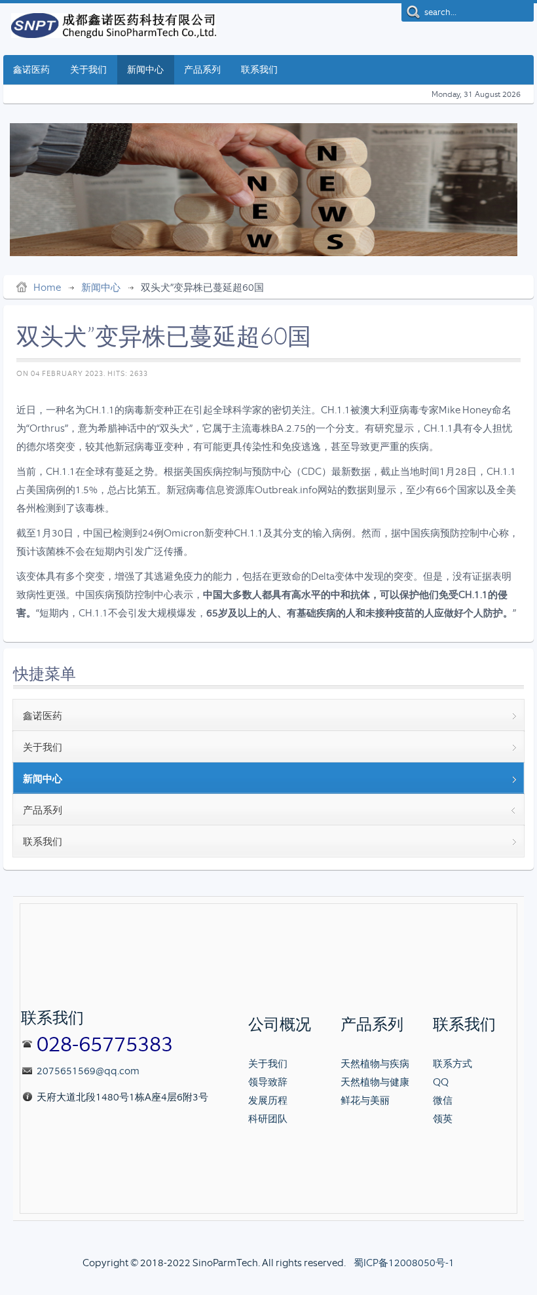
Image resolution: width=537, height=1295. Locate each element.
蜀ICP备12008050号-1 (404, 1262)
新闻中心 (100, 287)
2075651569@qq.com (88, 1071)
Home (47, 287)
